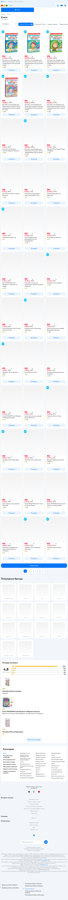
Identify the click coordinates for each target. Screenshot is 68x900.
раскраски (22, 771)
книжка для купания (56, 770)
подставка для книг (41, 765)
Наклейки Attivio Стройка (11, 691)
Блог (34, 827)
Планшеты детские (40, 776)
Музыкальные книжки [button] (9, 764)
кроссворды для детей (26, 773)
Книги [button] (5, 753)
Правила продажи (34, 804)
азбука (53, 755)
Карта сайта (34, 813)
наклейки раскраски (25, 769)
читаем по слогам (55, 757)
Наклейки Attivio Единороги (12, 732)
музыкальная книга (25, 764)
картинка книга (55, 765)
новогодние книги (25, 753)
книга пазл (54, 774)
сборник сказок (40, 761)
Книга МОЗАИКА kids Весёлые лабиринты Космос (21, 711)
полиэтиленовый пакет (57, 778)
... (40, 571)
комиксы (38, 770)
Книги (9, 14)
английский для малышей (57, 761)
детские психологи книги (58, 776)
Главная (3, 14)
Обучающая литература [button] (10, 766)
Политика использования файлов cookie (34, 808)
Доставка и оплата (34, 799)
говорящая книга (40, 774)
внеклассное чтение (41, 763)
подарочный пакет (40, 757)
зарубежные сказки (41, 755)
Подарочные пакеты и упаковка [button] (9, 772)
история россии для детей (27, 777)
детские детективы (41, 753)
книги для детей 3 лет (56, 772)
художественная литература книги (24, 756)
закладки (38, 767)
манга (37, 772)
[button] (17, 10)
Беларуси (37, 850)
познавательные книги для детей (27, 766)
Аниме (21, 762)
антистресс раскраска (26, 775)
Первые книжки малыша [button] (10, 769)
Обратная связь (34, 811)
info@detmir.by (46, 860)
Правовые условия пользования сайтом (34, 849)
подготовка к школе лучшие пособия (25, 759)
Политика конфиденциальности (34, 806)
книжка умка (54, 767)
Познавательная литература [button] (7, 756)
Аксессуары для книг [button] (9, 759)
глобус (53, 763)
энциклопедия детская (57, 759)
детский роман (40, 759)
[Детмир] (4, 5)
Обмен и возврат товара (34, 801)
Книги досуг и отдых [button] (9, 762)
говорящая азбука (55, 753)
